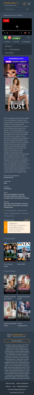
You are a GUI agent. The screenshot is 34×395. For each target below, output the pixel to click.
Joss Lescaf (23, 205)
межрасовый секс (16, 213)
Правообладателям (22, 386)
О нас (13, 386)
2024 (5, 183)
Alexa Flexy (7, 203)
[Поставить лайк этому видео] (5, 37)
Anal (5, 194)
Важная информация (22, 383)
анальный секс (12, 210)
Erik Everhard (15, 205)
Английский (7, 189)
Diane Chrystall (16, 203)
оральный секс (22, 210)
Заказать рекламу (17, 341)
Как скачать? (8, 46)
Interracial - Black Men (11, 196)
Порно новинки (9, 53)
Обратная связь (10, 383)
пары (6, 213)
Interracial (20, 194)
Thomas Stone (8, 207)
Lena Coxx (25, 203)
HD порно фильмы (14, 49)
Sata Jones (7, 205)
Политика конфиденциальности (17, 389)
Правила (8, 386)
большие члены (9, 216)
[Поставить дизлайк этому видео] (9, 37)
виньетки (25, 213)
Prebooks (26, 198)
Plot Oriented (18, 198)
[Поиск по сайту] (27, 9)
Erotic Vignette (12, 194)
